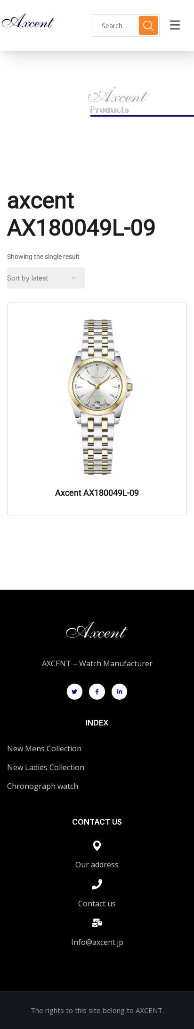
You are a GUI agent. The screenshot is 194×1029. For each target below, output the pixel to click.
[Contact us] (97, 884)
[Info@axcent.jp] (97, 923)
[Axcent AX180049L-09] (97, 397)
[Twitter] (75, 692)
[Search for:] (126, 25)
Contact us (97, 903)
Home (24, 107)
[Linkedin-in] (120, 692)
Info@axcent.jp (97, 942)
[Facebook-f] (97, 692)
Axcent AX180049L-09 (97, 493)
